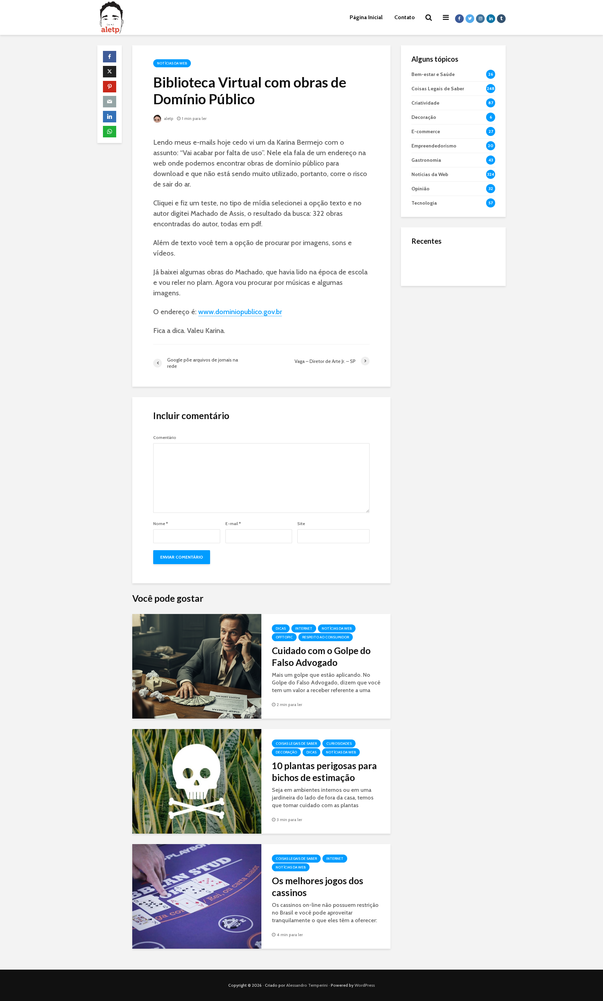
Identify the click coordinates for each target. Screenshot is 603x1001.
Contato (404, 17)
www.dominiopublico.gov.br (240, 312)
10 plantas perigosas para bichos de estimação (324, 771)
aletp (168, 118)
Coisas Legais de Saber (296, 743)
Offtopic (284, 637)
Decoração (286, 752)
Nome (160, 524)
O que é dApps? (462, 256)
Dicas (281, 628)
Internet (303, 628)
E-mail (233, 524)
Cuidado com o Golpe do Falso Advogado (321, 656)
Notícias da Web (172, 63)
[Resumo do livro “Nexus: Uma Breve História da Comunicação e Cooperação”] (425, 291)
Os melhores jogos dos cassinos (317, 886)
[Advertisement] (453, 401)
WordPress (365, 985)
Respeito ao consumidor (325, 637)
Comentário (164, 437)
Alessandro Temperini (307, 985)
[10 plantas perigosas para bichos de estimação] (196, 781)
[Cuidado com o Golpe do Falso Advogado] (196, 665)
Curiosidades (339, 743)
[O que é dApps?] (425, 263)
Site (301, 524)
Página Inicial (366, 17)
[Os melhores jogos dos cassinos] (196, 896)
